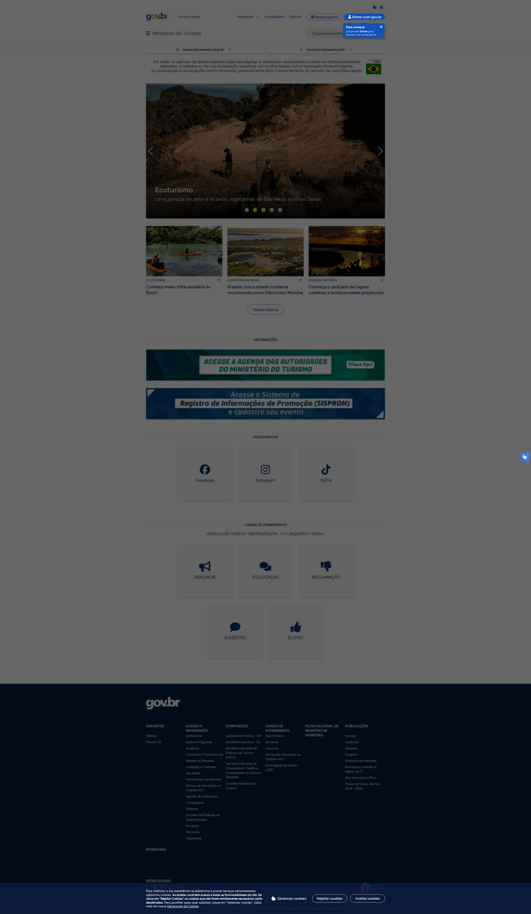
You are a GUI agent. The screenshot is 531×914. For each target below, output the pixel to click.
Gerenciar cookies (291, 898)
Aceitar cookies (367, 898)
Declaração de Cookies (183, 906)
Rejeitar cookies (329, 898)
